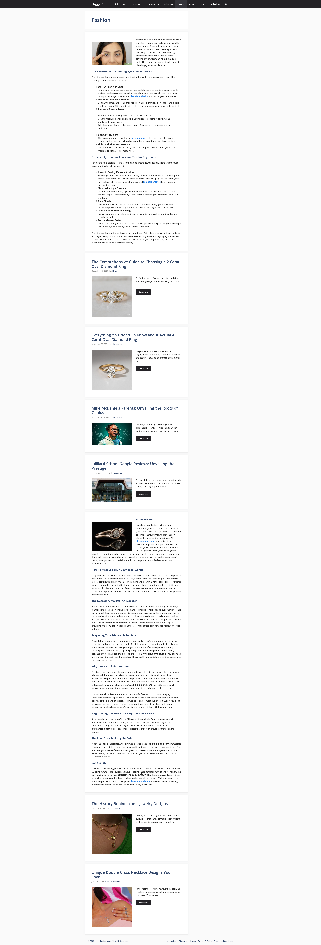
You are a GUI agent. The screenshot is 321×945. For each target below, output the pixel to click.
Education (168, 4)
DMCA (193, 941)
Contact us (171, 941)
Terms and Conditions (223, 941)
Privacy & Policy (205, 941)
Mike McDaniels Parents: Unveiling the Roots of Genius (135, 410)
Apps (125, 4)
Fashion (181, 4)
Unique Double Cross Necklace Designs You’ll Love (132, 874)
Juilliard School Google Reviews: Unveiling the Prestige (133, 466)
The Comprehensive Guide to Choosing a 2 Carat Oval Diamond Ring (136, 264)
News (202, 4)
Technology (215, 4)
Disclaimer (183, 941)
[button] (226, 4)
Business (136, 4)
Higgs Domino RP (105, 4)
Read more (143, 292)
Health (192, 4)
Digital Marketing (152, 4)
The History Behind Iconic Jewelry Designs (130, 803)
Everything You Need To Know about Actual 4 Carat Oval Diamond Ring (133, 337)
